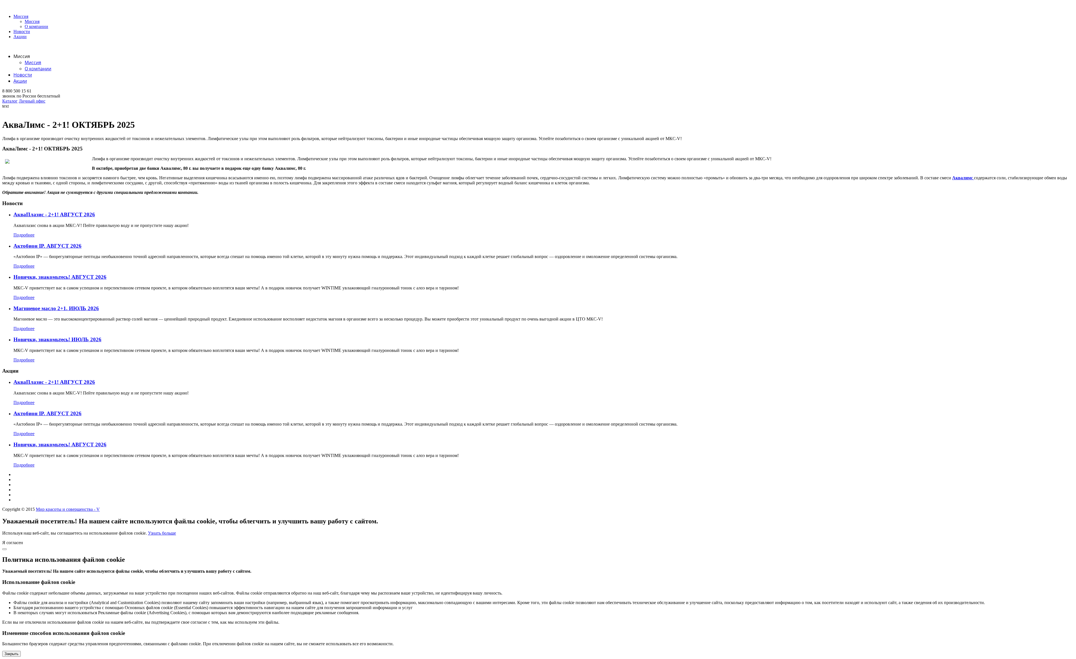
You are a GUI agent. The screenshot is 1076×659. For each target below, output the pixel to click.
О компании (36, 26)
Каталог (10, 101)
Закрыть (11, 654)
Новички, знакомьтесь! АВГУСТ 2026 (59, 277)
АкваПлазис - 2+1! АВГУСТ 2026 (54, 214)
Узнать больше (162, 533)
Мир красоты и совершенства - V (68, 509)
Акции (20, 36)
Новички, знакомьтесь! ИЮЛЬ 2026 (57, 339)
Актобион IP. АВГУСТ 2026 (47, 246)
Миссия (20, 16)
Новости (21, 31)
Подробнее (23, 235)
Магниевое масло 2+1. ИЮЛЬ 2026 (56, 308)
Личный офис (32, 101)
